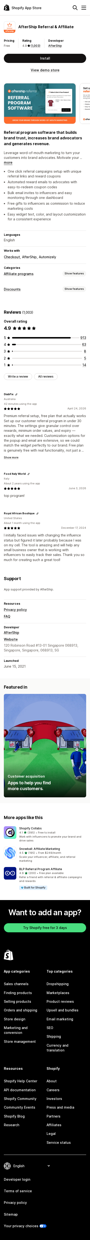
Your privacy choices (21, 1226)
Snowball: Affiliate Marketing (39, 849)
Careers (53, 1090)
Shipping (54, 1036)
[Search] (75, 7)
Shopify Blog (14, 1116)
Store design (14, 1019)
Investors (54, 1099)
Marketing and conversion (16, 1030)
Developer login (17, 1179)
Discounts (12, 289)
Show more (11, 457)
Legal (51, 1134)
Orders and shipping (20, 1010)
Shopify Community (20, 1099)
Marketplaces (58, 993)
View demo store (45, 70)
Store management (20, 1041)
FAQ (7, 616)
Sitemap (11, 1214)
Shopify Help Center (20, 1081)
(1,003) (35, 45)
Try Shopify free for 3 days (45, 928)
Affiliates (54, 1125)
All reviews (46, 376)
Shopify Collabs (30, 828)
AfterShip (55, 45)
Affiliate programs (19, 274)
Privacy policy (15, 610)
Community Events (19, 1107)
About (52, 1081)
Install (45, 58)
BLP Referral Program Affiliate (40, 869)
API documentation (20, 1090)
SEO (50, 1028)
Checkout (12, 257)
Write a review (18, 376)
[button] (45, 834)
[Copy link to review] (16, 394)
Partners (53, 1116)
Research (11, 1125)
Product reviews (60, 1001)
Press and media (60, 1107)
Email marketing (60, 1019)
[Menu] (83, 7)
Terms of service (18, 1191)
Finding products (18, 993)
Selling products (17, 1001)
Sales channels (16, 984)
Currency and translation (57, 1047)
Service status (59, 1142)
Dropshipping (58, 984)
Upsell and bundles (62, 1010)
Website (11, 639)
